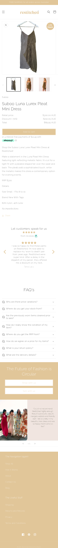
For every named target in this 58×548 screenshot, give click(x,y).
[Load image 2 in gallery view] (29, 84)
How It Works (11, 470)
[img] (29, 232)
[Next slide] (35, 444)
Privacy (8, 517)
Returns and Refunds (15, 511)
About (8, 476)
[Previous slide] (23, 444)
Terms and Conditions (15, 523)
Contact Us (10, 482)
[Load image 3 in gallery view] (44, 84)
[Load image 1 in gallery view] (14, 84)
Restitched (25, 547)
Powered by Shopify (35, 547)
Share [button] (7, 215)
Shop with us (29, 383)
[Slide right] (55, 85)
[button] (3, 12)
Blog (7, 488)
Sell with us (29, 391)
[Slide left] (3, 85)
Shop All (9, 464)
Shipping (9, 505)
